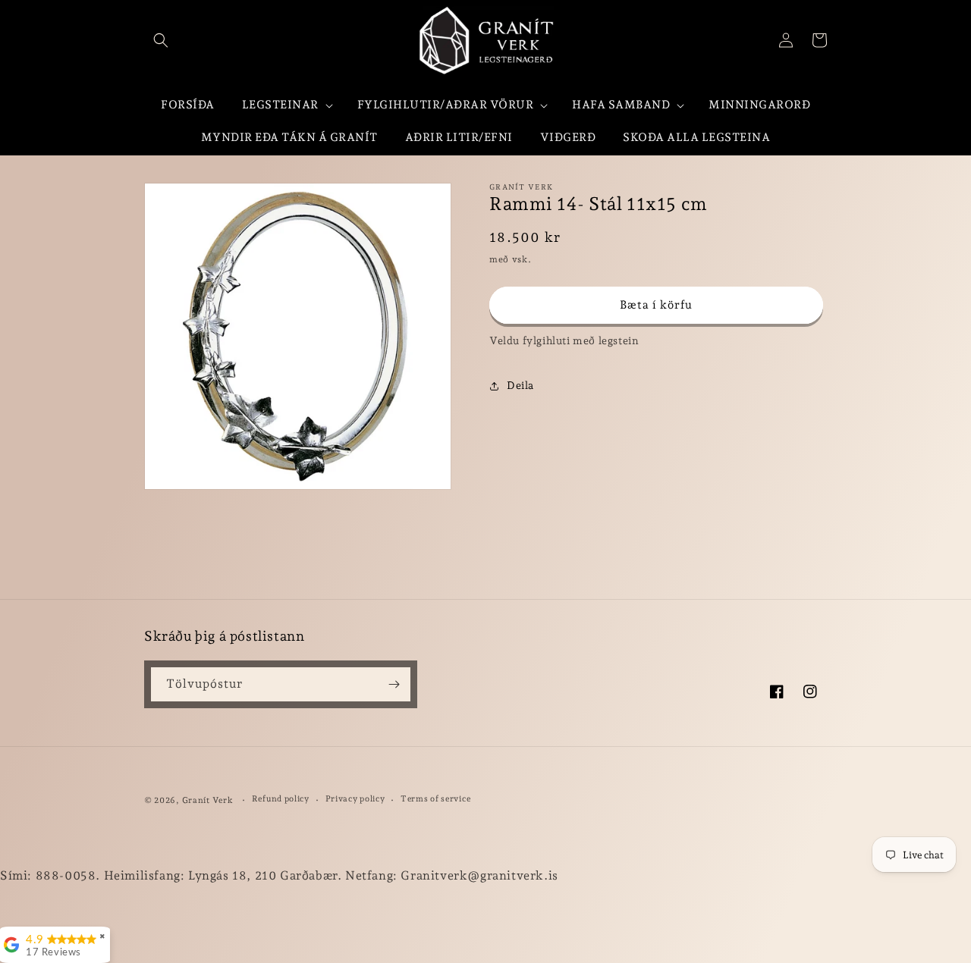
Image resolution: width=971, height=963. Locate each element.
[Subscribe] (393, 684)
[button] (161, 40)
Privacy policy (355, 799)
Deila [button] (520, 385)
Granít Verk (208, 800)
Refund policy (281, 799)
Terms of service (435, 799)
